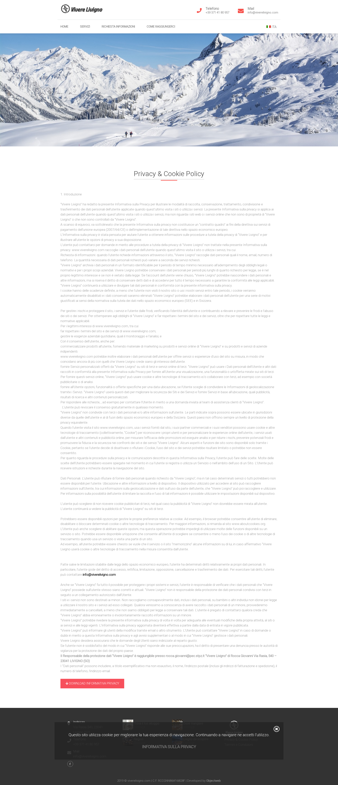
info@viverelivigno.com (263, 12)
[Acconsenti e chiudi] (277, 729)
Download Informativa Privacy (93, 683)
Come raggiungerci (161, 26)
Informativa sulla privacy (169, 746)
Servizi (85, 26)
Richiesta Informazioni (118, 26)
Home (64, 26)
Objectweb (213, 780)
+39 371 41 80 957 (217, 12)
